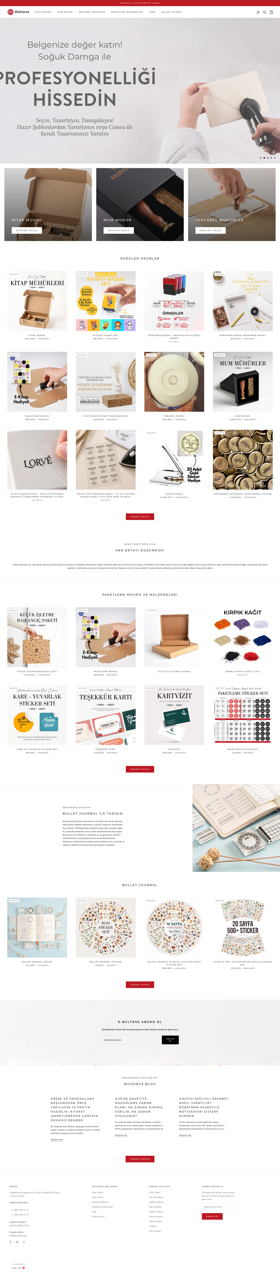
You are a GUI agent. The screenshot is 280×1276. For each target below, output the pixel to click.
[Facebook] (10, 1241)
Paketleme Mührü (37, 416)
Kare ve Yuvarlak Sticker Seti (37, 749)
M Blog (152, 1226)
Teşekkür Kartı (106, 749)
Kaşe (152, 12)
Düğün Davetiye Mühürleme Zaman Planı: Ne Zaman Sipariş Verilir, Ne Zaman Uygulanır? (139, 1107)
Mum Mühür (65, 12)
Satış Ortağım (155, 1221)
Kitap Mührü (43, 12)
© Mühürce (18, 1264)
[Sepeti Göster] (271, 12)
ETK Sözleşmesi (156, 1197)
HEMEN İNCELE (23, 150)
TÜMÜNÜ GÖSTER (140, 1159)
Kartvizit (174, 749)
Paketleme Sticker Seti (242, 749)
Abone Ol (170, 1040)
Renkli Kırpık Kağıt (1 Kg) (243, 671)
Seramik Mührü (174, 416)
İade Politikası (155, 1207)
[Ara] (264, 12)
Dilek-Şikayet (155, 1231)
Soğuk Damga (174, 494)
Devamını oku (57, 1139)
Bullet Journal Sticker (106, 962)
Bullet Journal (172, 12)
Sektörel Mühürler (92, 12)
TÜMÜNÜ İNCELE (140, 517)
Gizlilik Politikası (156, 1202)
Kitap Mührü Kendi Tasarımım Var (105, 416)
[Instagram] (17, 1241)
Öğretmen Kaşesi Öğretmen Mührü (243, 335)
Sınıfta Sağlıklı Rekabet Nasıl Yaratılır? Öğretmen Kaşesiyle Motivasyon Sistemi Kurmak (204, 1107)
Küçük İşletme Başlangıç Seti (37, 671)
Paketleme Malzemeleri (127, 12)
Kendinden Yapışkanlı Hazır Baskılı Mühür (243, 494)
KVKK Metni (154, 1192)
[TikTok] (24, 1241)
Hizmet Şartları (156, 1216)
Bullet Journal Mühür (37, 962)
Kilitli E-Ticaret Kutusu (174, 671)
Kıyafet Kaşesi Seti (105, 335)
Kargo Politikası (156, 1211)
